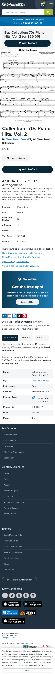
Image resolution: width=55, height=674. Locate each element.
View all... (34, 266)
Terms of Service (11, 508)
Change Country (8, 638)
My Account (9, 428)
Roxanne (23, 253)
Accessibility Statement (14, 502)
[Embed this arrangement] (4, 316)
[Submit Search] (48, 12)
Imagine (17, 257)
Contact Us (8, 497)
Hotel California (9, 253)
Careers (7, 473)
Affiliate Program (11, 491)
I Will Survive (22, 262)
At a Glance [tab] (10, 338)
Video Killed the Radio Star (15, 266)
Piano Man (7, 257)
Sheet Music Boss (16, 139)
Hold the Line (35, 253)
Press (6, 479)
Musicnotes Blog (11, 541)
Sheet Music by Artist (13, 535)
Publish (7, 485)
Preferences (9, 446)
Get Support (9, 458)
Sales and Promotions (13, 552)
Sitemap (7, 564)
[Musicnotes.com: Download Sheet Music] (13, 5)
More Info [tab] (26, 338)
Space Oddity (8, 262)
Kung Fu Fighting (31, 257)
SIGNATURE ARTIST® (13, 547)
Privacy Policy (10, 514)
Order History (10, 441)
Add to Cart (29, 169)
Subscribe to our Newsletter (19, 580)
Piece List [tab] (41, 338)
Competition (9, 570)
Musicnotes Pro (10, 435)
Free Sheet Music (11, 558)
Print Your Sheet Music (14, 452)
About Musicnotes (13, 467)
